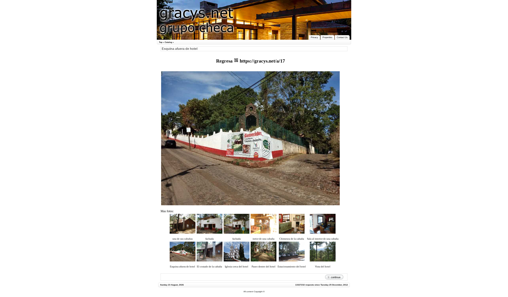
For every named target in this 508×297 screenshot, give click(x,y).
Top (160, 42)
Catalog (168, 42)
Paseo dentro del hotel (263, 266)
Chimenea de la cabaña (291, 238)
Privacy (314, 37)
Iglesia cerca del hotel (236, 266)
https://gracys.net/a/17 (262, 61)
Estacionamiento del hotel (292, 266)
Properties (327, 37)
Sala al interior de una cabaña (323, 238)
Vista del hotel (322, 266)
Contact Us (342, 37)
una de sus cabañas (182, 238)
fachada (209, 238)
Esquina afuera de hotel (182, 266)
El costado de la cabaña (209, 266)
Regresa (225, 61)
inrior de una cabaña (263, 238)
